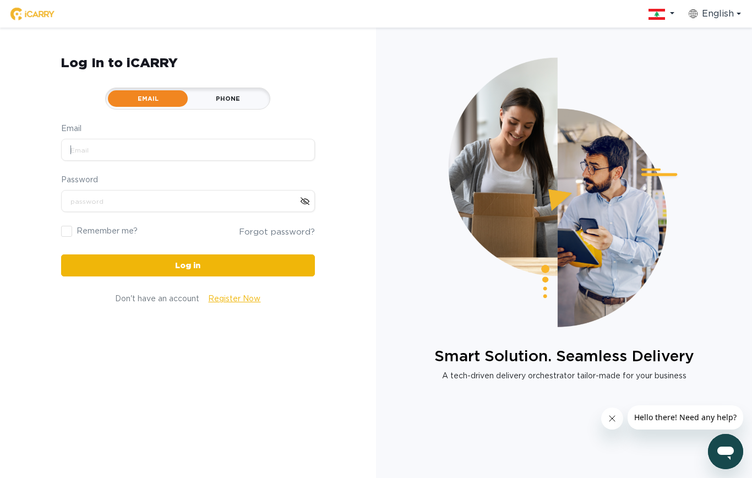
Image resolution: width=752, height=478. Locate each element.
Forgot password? (277, 232)
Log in (187, 265)
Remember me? (107, 230)
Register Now (234, 298)
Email (71, 128)
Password (79, 179)
